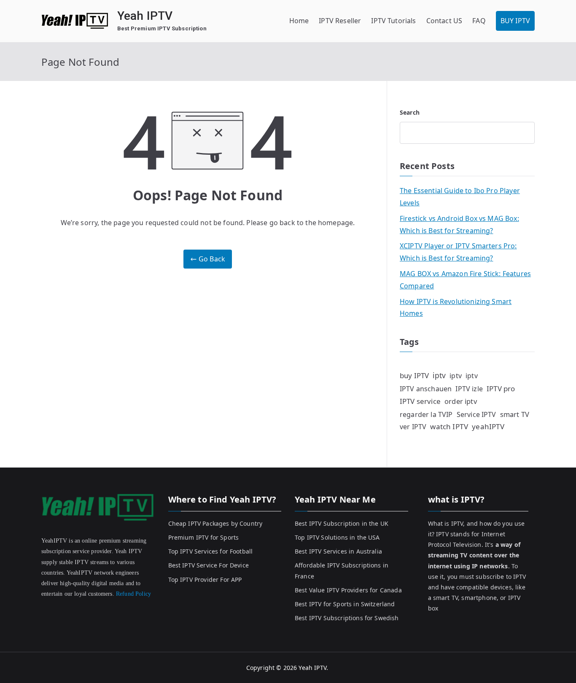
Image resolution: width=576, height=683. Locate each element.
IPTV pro (501, 388)
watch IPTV (449, 426)
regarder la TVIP (426, 414)
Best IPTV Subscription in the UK (341, 523)
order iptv (460, 401)
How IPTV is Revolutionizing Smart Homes (455, 307)
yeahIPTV (488, 426)
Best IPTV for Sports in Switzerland (345, 604)
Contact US (444, 20)
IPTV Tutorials (393, 20)
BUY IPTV (515, 20)
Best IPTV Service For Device (208, 565)
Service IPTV (476, 414)
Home (299, 20)
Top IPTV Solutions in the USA (337, 537)
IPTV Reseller (340, 20)
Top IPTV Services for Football (210, 551)
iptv (439, 375)
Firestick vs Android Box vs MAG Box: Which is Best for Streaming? (459, 224)
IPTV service (420, 401)
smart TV (514, 414)
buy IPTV (414, 375)
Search (410, 112)
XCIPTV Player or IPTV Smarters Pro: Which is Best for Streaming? (458, 252)
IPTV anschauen (426, 388)
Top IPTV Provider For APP (205, 579)
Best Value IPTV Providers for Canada (348, 590)
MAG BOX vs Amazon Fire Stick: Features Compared (465, 279)
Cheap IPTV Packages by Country (215, 523)
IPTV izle (468, 388)
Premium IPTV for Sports (203, 537)
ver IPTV (413, 426)
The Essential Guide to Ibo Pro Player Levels (460, 196)
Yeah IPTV (144, 16)
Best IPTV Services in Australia (338, 551)
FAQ (478, 20)
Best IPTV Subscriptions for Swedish (347, 618)
